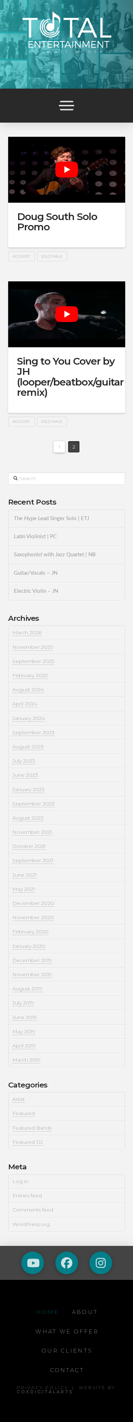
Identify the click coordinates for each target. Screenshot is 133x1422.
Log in (20, 1181)
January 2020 (28, 946)
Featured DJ (27, 1142)
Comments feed (32, 1210)
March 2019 (26, 1060)
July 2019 (23, 1003)
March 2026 (26, 632)
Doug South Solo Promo (57, 221)
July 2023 (23, 761)
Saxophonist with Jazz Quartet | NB (55, 554)
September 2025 (33, 661)
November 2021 (32, 832)
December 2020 (33, 903)
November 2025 (32, 647)
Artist (18, 1099)
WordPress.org (31, 1224)
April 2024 (24, 704)
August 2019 (27, 988)
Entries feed (27, 1195)
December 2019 (32, 960)
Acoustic (21, 256)
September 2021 (33, 860)
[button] (66, 105)
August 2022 (28, 818)
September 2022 (33, 803)
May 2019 (23, 1031)
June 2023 (25, 775)
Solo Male (51, 256)
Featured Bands (32, 1128)
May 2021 (23, 889)
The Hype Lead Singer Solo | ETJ (51, 518)
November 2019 (32, 974)
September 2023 (33, 732)
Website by (66, 1389)
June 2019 (24, 1017)
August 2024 (28, 689)
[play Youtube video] (66, 170)
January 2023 (28, 789)
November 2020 (33, 917)
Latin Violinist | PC (35, 536)
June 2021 (24, 875)
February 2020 (30, 931)
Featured (23, 1113)
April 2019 (24, 1045)
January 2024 (28, 718)
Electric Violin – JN (36, 591)
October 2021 (29, 846)
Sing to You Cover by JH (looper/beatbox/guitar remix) (70, 376)
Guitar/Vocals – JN (35, 573)
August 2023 (28, 746)
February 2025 (30, 675)
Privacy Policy (42, 1387)
